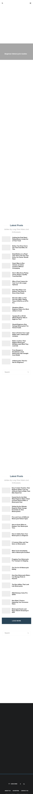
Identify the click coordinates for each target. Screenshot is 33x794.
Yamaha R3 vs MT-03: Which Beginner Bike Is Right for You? (19, 317)
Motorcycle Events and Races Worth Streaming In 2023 (20, 610)
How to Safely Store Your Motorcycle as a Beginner (20, 534)
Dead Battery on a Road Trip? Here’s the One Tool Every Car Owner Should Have (20, 256)
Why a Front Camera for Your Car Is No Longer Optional (20, 283)
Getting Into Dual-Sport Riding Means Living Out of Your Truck (20, 239)
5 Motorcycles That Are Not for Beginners (19, 361)
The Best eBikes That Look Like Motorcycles (20, 585)
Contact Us (24, 790)
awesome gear (6, 145)
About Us (8, 790)
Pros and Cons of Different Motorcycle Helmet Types (20, 517)
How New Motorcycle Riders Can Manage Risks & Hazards (21, 576)
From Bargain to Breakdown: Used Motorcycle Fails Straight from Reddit (20, 352)
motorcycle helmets (18, 145)
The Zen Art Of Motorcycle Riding (20, 568)
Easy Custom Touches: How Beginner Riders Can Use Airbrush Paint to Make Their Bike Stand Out (21, 490)
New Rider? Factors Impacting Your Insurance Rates (20, 602)
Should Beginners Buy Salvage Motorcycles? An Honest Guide (20, 326)
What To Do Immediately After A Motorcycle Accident (21, 551)
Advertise (16, 790)
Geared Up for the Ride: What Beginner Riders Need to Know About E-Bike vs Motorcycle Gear (21, 499)
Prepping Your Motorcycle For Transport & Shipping (20, 560)
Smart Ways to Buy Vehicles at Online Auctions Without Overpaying (18, 265)
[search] (29, 140)
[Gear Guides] (8, 458)
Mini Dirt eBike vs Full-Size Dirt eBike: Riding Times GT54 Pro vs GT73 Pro (20, 300)
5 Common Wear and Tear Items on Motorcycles (20, 543)
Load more (16, 621)
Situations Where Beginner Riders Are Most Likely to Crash (20, 309)
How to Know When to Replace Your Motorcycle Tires (20, 526)
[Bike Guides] (24, 458)
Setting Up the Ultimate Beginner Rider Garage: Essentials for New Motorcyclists (19, 509)
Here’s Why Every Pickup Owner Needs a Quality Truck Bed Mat (20, 274)
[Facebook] (20, 784)
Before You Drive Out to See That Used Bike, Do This (20, 247)
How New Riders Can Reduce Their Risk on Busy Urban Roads (19, 291)
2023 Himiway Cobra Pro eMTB (20, 593)
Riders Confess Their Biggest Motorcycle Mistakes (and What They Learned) (20, 343)
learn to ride (18, 148)
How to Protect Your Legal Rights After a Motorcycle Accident (20, 334)
